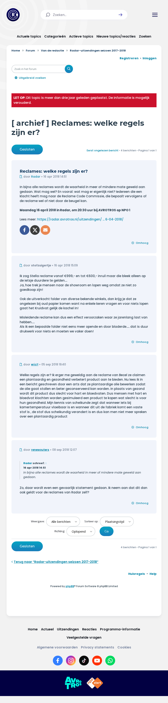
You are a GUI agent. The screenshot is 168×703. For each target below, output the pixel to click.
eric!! (34, 364)
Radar (35, 177)
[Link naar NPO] (94, 683)
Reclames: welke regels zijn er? (54, 171)
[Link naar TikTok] (84, 660)
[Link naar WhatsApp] (110, 660)
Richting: (60, 531)
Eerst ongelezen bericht (102, 150)
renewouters (40, 450)
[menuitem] (136, 574)
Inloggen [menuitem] (150, 58)
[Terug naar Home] (13, 14)
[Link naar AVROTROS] (73, 683)
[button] (120, 15)
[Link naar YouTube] (97, 660)
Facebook (24, 230)
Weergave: (38, 521)
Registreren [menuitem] (129, 58)
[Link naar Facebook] (58, 660)
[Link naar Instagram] (71, 660)
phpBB (70, 586)
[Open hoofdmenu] (154, 14)
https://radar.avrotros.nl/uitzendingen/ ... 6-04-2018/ (80, 219)
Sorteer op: (91, 521)
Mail (45, 230)
